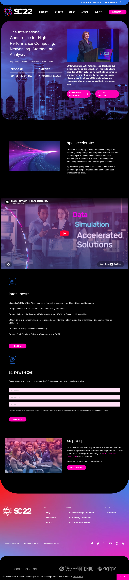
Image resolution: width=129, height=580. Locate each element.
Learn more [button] (78, 577)
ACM (91, 410)
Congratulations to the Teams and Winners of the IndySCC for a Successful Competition (48, 314)
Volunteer (111, 512)
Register (116, 12)
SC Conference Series (79, 523)
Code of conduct (12, 544)
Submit (98, 12)
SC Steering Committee (80, 518)
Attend (85, 12)
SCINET (72, 12)
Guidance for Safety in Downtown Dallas (27, 329)
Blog (16, 346)
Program (44, 12)
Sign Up (16, 419)
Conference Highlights (75, 94)
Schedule (112, 3)
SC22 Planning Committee (81, 512)
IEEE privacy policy (51, 544)
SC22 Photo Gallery (103, 94)
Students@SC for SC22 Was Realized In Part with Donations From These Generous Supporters (51, 303)
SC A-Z (49, 523)
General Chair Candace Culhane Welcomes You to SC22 (34, 334)
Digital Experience (92, 3)
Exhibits (59, 12)
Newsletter (51, 518)
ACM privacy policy (31, 544)
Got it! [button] (122, 577)
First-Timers (76, 468)
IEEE (97, 410)
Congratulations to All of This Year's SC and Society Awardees (36, 309)
